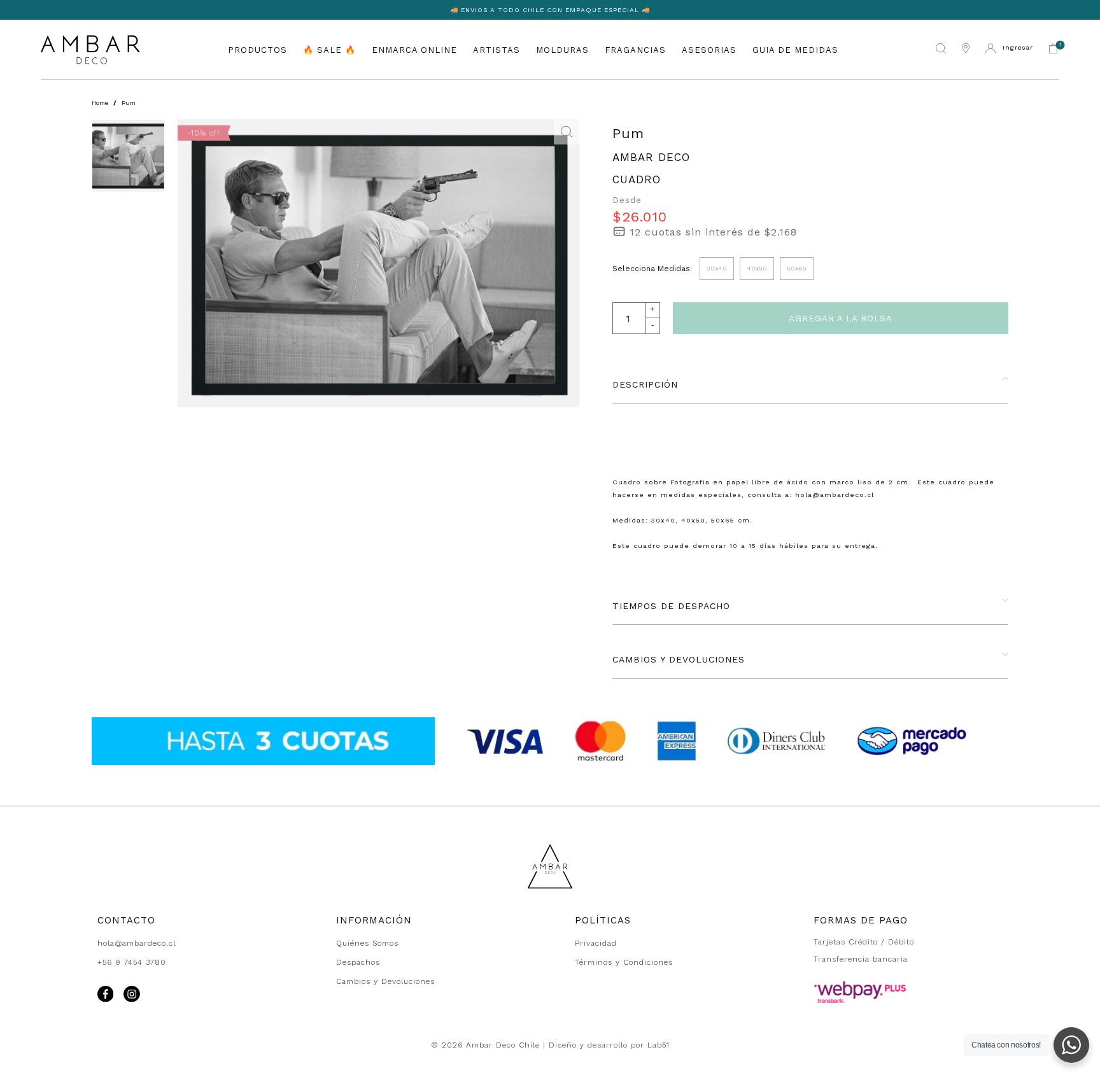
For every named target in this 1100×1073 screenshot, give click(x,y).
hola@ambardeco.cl (136, 943)
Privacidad (596, 943)
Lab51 (658, 1045)
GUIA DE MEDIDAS (795, 49)
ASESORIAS (709, 49)
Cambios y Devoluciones (385, 981)
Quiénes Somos (367, 943)
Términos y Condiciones (624, 962)
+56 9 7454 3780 (131, 962)
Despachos (358, 962)
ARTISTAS (496, 49)
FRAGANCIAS (635, 49)
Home (100, 102)
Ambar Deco (651, 157)
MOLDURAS (562, 49)
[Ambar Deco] (90, 49)
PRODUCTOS (257, 49)
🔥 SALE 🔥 (329, 49)
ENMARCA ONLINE (414, 49)
